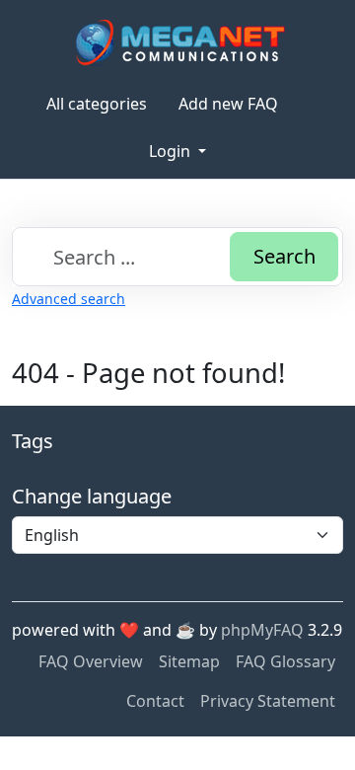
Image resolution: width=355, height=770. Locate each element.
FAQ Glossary (285, 661)
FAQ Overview (90, 661)
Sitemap (189, 661)
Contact (155, 701)
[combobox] (177, 256)
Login (171, 151)
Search (284, 256)
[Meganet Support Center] (178, 42)
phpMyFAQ (262, 630)
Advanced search (68, 298)
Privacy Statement (267, 701)
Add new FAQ (228, 104)
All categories (96, 104)
